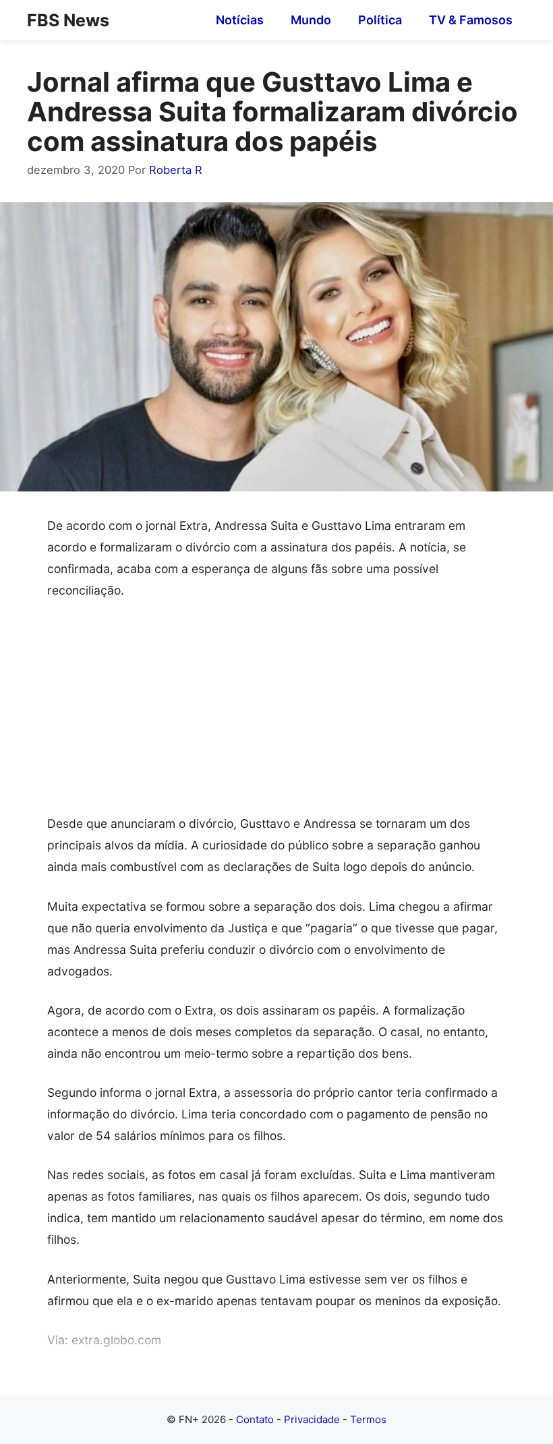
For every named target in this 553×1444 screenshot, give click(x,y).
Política (380, 20)
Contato (255, 1419)
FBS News (68, 20)
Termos (368, 1419)
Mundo (311, 20)
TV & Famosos (471, 20)
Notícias (240, 20)
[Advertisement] (276, 713)
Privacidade (312, 1419)
